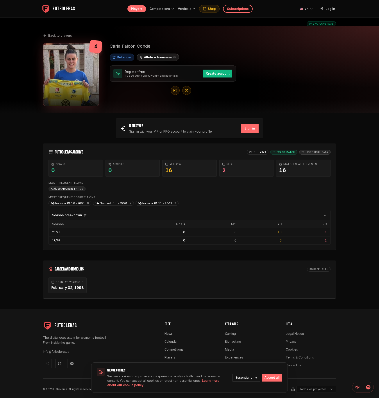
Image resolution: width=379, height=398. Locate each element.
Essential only (246, 377)
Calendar (171, 341)
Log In (330, 9)
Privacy (291, 341)
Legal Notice (295, 333)
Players (137, 9)
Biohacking (233, 341)
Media (229, 349)
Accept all (272, 377)
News (168, 333)
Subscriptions (238, 9)
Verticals (184, 9)
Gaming (230, 333)
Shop (212, 9)
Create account (218, 73)
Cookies (292, 349)
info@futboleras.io (56, 351)
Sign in (250, 128)
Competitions (160, 9)
